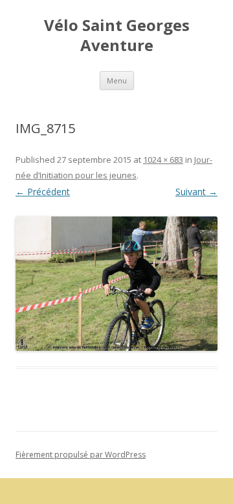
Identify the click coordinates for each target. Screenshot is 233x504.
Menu (117, 80)
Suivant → (196, 191)
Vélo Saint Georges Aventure (117, 36)
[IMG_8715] (116, 283)
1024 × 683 (163, 159)
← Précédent (43, 191)
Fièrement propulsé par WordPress (81, 454)
